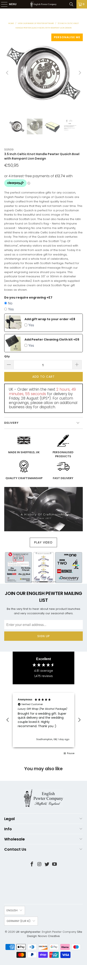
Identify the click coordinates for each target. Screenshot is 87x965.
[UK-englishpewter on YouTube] (55, 864)
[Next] (79, 73)
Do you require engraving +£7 (28, 297)
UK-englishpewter (28, 932)
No (10, 303)
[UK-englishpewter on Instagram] (39, 864)
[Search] (71, 4)
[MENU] (2, 4)
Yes (11, 309)
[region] (43, 720)
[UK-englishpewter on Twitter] (47, 864)
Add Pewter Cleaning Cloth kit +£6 (51, 339)
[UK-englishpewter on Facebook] (32, 864)
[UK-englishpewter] (43, 4)
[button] (8, 720)
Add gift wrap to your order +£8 (49, 319)
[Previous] (7, 73)
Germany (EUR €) (18, 921)
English (12, 910)
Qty (7, 356)
